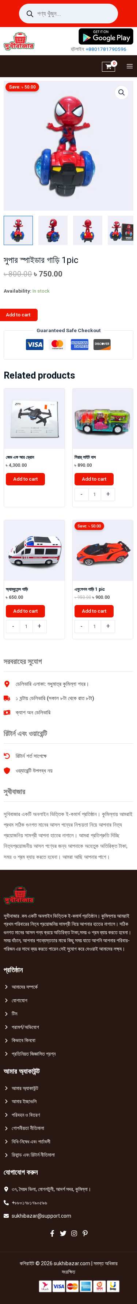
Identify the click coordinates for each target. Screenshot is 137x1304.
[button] (121, 92)
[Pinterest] (85, 1233)
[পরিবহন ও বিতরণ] (22, 1115)
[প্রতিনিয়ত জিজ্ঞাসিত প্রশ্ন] (30, 1054)
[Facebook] (52, 1233)
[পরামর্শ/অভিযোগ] (21, 1027)
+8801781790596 (106, 49)
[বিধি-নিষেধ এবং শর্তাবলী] (27, 1142)
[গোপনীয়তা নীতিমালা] (24, 1128)
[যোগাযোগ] (15, 1000)
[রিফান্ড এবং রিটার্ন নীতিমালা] (29, 1155)
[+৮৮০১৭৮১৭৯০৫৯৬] (25, 1203)
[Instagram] (74, 1233)
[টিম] (10, 1014)
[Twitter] (63, 1233)
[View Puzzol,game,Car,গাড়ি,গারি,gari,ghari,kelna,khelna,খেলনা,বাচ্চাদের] (18, 230)
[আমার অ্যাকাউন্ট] (21, 1088)
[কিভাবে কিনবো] (19, 1040)
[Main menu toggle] (127, 66)
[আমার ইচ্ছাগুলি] (20, 1101)
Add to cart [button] (25, 479)
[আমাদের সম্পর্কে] (21, 987)
